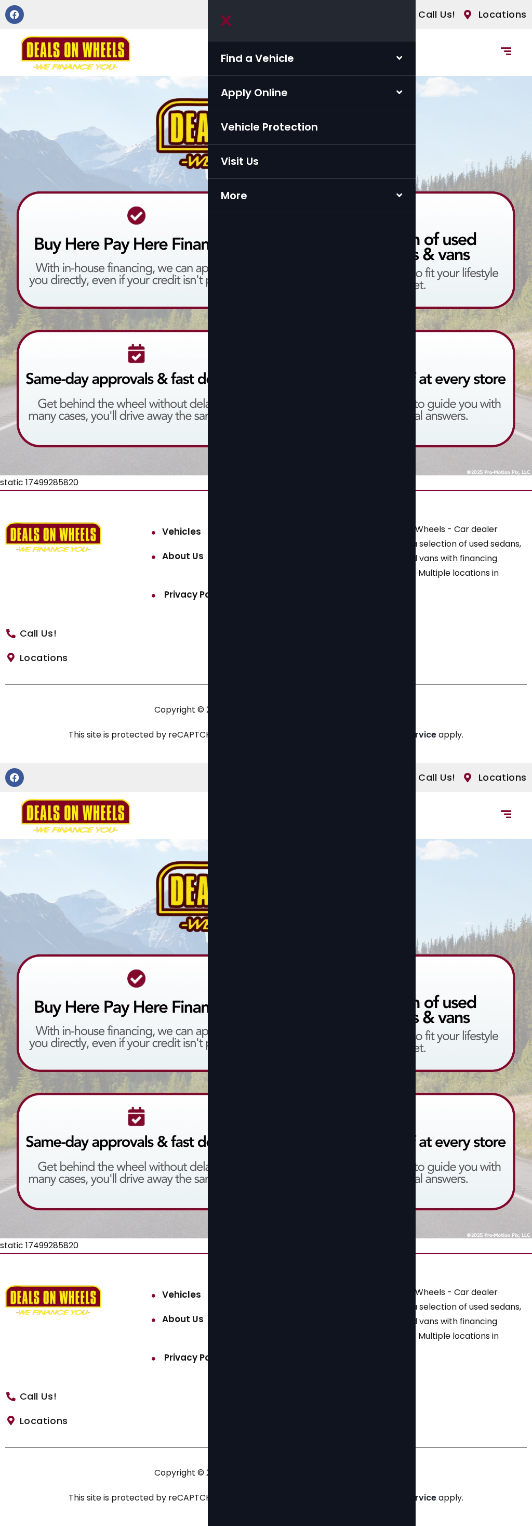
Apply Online (254, 92)
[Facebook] (14, 14)
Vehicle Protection (269, 127)
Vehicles (181, 531)
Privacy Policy (194, 594)
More (234, 195)
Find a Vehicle (257, 58)
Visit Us (240, 161)
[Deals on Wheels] (75, 53)
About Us (183, 556)
